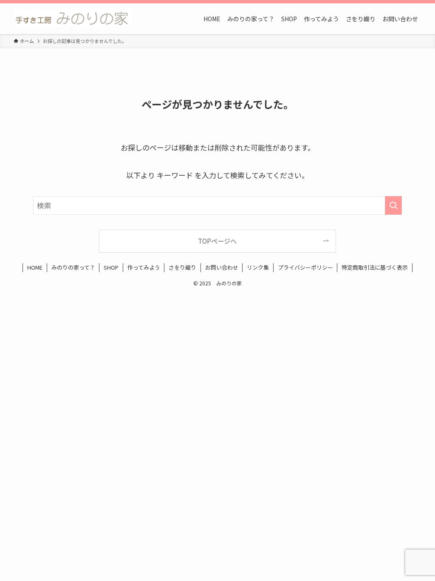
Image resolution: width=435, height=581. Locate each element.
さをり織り (182, 267)
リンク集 (258, 267)
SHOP (111, 267)
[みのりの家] (73, 18)
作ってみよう (143, 267)
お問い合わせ (221, 267)
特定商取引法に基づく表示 (375, 267)
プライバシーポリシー (305, 267)
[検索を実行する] (393, 205)
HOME (34, 267)
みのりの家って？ (73, 267)
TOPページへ (217, 240)
